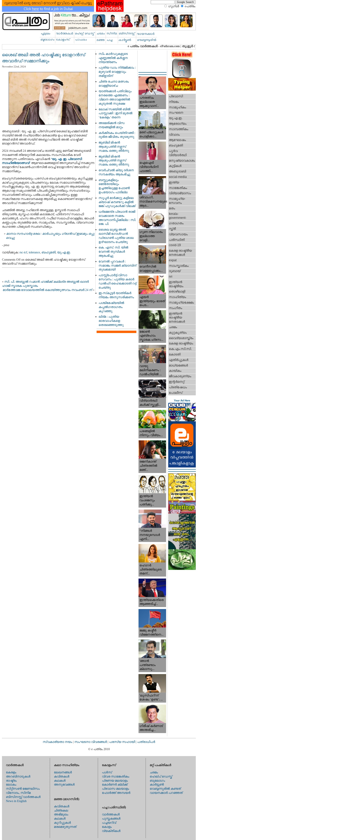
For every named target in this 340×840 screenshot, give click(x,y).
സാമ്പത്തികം (178, 129)
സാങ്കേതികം (178, 188)
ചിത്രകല (61, 810)
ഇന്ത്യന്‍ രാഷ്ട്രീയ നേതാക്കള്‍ (177, 317)
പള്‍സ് (107, 772)
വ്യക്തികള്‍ (111, 831)
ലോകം (11, 784)
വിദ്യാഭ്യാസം (180, 193)
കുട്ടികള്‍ (175, 165)
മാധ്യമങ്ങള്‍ (178, 365)
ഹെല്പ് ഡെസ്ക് (161, 776)
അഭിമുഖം (61, 814)
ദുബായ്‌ (174, 271)
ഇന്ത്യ (174, 182)
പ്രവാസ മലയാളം (115, 788)
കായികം (175, 370)
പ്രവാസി (176, 96)
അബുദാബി (177, 171)
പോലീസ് (175, 392)
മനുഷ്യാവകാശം (182, 160)
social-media (178, 176)
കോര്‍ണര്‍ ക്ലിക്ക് (115, 784)
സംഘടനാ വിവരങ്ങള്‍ (91, 741)
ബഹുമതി (48, 252)
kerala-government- (177, 216)
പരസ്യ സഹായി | (123, 741)
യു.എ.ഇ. (64, 252)
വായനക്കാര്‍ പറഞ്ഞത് (166, 792)
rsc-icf (23, 252)
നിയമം (174, 101)
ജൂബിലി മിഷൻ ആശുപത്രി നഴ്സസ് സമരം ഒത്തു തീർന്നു (114, 146)
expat (172, 260)
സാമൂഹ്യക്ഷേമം (181, 302)
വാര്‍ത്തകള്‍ (111, 814)
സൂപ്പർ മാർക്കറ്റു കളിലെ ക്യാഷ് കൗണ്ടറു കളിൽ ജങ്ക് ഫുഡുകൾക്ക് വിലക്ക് (117, 202)
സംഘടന (176, 112)
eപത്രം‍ (190, 6)
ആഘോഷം (177, 140)
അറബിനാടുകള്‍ (18, 776)
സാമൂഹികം (177, 107)
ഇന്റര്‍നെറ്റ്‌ (176, 381)
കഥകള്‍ (60, 780)
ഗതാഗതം (176, 223)
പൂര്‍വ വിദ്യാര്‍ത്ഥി (178, 153)
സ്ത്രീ (172, 228)
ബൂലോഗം (157, 780)
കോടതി (174, 354)
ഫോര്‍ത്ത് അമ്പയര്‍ (116, 792)
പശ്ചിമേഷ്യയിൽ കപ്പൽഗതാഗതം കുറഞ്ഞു (111, 307)
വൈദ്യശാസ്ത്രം (181, 338)
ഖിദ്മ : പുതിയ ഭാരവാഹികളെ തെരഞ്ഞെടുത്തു (111, 321)
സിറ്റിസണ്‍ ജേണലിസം (23, 788)
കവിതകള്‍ (61, 776)
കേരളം (11, 772)
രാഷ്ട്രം (11, 780)
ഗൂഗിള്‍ (173, 6)
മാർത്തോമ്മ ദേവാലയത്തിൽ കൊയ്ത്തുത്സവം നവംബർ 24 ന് (47, 290)
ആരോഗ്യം (178, 123)
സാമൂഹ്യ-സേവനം (177, 200)
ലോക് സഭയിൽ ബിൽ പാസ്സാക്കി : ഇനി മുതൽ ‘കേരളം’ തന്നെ (115, 113)
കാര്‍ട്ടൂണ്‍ (157, 784)
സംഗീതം (175, 308)
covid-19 (175, 245)
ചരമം (173, 327)
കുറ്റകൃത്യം (178, 332)
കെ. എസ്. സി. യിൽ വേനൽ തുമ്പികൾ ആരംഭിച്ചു (113, 251)
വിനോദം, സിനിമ (18, 792)
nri (170, 276)
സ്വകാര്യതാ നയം (57, 741)
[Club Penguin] (182, 420)
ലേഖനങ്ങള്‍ (63, 772)
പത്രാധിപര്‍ (146, 741)
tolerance (34, 252)
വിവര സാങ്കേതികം (115, 776)
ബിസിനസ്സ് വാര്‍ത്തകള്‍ (23, 797)
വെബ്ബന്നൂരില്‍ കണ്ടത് (165, 788)
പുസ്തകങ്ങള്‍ (111, 818)
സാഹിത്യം (177, 297)
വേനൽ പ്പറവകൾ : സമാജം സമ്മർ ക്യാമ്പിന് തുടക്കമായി (117, 265)
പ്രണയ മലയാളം (115, 780)
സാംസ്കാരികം (179, 265)
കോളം (107, 826)
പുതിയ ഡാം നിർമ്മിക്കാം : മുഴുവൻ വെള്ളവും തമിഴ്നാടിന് (117, 71)
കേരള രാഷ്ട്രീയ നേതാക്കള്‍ (180, 252)
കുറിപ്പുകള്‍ (62, 822)
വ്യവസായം (178, 234)
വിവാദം (174, 134)
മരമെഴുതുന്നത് (65, 826)
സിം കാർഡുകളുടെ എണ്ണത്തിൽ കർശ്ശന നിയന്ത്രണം (113, 58)
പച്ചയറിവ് (109, 822)
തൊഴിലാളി (177, 291)
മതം (172, 208)
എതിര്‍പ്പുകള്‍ (178, 360)
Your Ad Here (182, 400)
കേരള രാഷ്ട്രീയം (181, 343)
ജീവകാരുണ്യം (180, 376)
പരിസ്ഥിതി (177, 239)
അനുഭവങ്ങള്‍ (64, 784)
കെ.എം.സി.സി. (180, 349)
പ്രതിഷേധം (178, 387)
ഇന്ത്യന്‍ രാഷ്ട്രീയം (176, 284)
